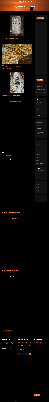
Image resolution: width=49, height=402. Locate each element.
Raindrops (38, 177)
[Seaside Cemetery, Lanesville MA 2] (17, 301)
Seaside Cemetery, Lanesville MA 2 (10, 329)
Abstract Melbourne (40, 170)
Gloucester (27, 345)
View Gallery (40, 79)
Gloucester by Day (39, 100)
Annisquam (24, 342)
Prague (38, 142)
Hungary (19, 346)
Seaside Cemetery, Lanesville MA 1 (10, 270)
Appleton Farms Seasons (40, 122)
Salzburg (38, 148)
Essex (38, 108)
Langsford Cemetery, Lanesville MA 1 (11, 38)
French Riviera (39, 153)
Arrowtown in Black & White (41, 89)
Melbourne (20, 347)
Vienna (38, 151)
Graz (38, 150)
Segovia (38, 147)
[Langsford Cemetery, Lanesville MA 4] (17, 126)
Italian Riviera (39, 154)
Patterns (38, 176)
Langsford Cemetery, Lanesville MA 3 (11, 95)
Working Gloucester (40, 103)
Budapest (38, 144)
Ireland (38, 157)
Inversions (38, 174)
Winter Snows (39, 111)
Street (38, 200)
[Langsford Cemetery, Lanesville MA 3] (17, 82)
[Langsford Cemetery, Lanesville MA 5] (17, 184)
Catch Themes (32, 400)
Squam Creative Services (24, 1)
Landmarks (38, 115)
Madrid (38, 145)
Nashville (38, 160)
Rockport (38, 106)
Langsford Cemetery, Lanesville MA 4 (11, 154)
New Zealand (21, 349)
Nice (24, 349)
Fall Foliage (38, 126)
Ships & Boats (39, 128)
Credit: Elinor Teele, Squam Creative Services (7, 39)
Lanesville (3, 36)
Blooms (38, 184)
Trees (38, 190)
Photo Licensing (40, 18)
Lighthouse (38, 112)
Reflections (38, 173)
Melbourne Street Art (40, 163)
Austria (29, 342)
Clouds (38, 187)
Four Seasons (39, 109)
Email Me (37, 395)
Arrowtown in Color (39, 86)
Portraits (38, 198)
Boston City (38, 125)
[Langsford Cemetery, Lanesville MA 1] (17, 25)
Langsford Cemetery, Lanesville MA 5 (11, 212)
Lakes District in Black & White (41, 92)
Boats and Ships (21, 343)
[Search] (30, 354)
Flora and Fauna (21, 345)
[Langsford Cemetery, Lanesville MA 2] (17, 54)
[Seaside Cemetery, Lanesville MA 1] (17, 243)
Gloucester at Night (39, 102)
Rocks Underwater (39, 171)
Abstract (20, 342)
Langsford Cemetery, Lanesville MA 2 (11, 67)
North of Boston (21, 350)
